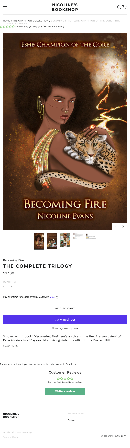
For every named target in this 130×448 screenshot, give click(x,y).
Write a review (65, 391)
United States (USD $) (112, 436)
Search (72, 420)
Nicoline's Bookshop (11, 415)
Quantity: (9, 282)
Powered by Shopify (10, 437)
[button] (119, 7)
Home (6, 20)
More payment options (65, 328)
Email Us (71, 364)
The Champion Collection (31, 20)
